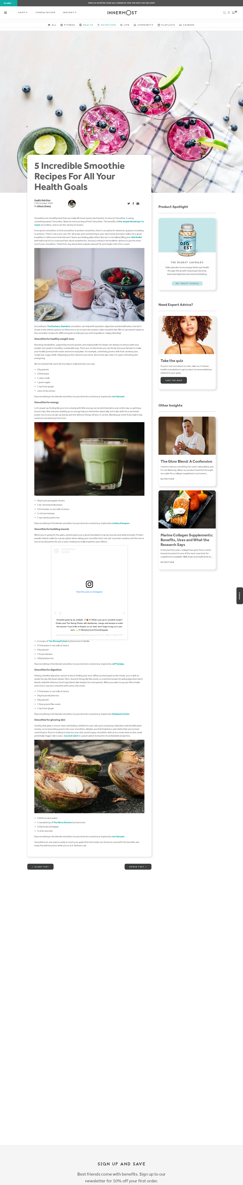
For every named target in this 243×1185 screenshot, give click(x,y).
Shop (22, 12)
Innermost (75, 635)
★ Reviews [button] (239, 596)
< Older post (40, 867)
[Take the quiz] (187, 335)
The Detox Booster (62, 822)
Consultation (45, 12)
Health (37, 200)
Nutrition (45, 200)
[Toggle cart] (233, 13)
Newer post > (138, 867)
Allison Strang (44, 206)
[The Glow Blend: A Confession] (187, 436)
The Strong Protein (58, 641)
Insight (69, 12)
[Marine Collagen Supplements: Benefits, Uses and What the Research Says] (187, 509)
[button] (5, 13)
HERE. (136, 3)
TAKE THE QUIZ (173, 380)
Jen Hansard (118, 396)
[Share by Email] (138, 203)
